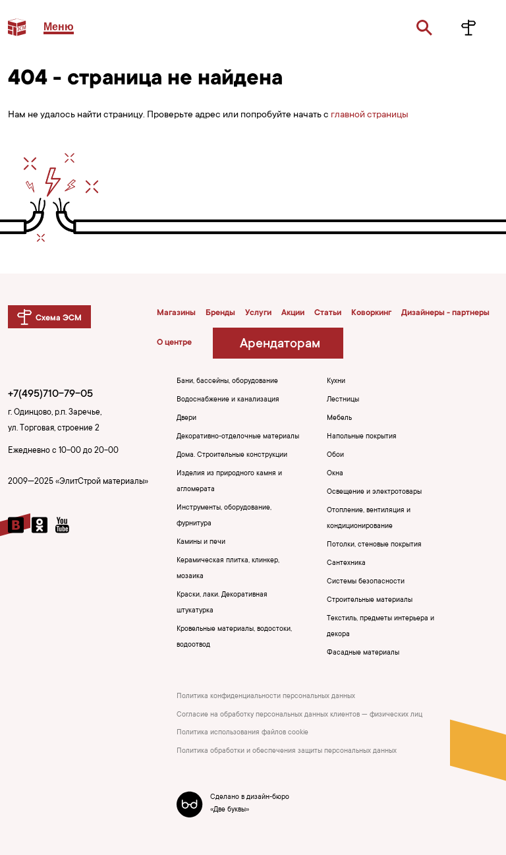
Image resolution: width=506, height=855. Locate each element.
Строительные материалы (369, 600)
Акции (292, 313)
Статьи (327, 313)
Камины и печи (201, 542)
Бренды (220, 313)
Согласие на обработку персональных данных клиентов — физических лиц (299, 715)
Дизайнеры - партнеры (445, 313)
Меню (58, 26)
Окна (335, 474)
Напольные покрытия (362, 437)
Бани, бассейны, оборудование (227, 382)
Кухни (336, 382)
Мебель (339, 419)
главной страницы (369, 115)
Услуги (258, 313)
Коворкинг (371, 313)
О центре (174, 342)
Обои (335, 455)
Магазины (176, 313)
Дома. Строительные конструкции (232, 455)
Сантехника (346, 564)
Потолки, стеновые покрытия (374, 545)
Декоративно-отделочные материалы (238, 437)
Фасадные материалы (363, 653)
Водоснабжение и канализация (228, 400)
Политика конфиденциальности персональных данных (266, 697)
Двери (186, 419)
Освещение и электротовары (374, 492)
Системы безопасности (366, 582)
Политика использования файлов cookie (242, 733)
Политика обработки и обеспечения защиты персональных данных (287, 751)
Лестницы (343, 400)
